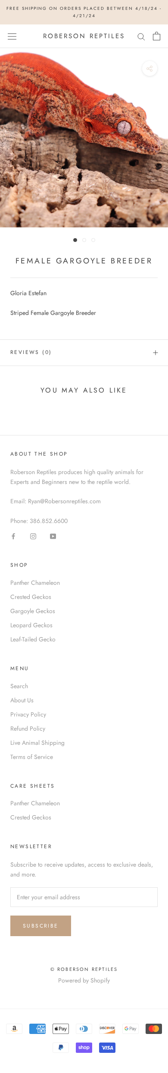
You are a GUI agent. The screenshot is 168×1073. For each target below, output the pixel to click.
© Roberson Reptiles (84, 969)
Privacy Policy (28, 714)
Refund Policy (27, 728)
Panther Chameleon (35, 582)
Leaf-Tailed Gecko (33, 639)
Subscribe (41, 926)
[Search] (141, 36)
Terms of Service (31, 757)
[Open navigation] (12, 36)
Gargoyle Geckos (32, 611)
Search (19, 686)
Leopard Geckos (31, 625)
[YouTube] (53, 536)
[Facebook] (13, 536)
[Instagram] (33, 536)
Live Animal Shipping (37, 742)
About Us (22, 700)
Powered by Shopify (84, 980)
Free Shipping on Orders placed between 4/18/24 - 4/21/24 (84, 12)
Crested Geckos (30, 596)
